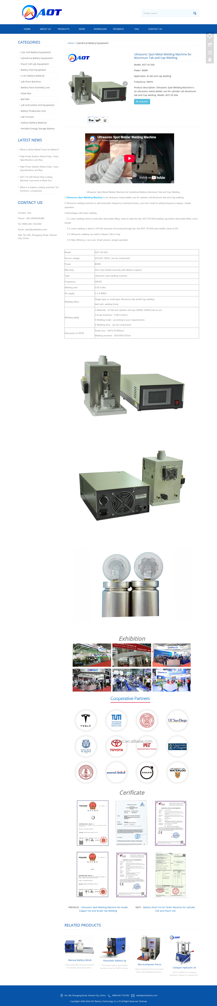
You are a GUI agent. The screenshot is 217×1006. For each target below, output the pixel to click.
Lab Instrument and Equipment (37, 105)
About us (45, 28)
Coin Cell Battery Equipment (36, 52)
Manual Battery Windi (80, 960)
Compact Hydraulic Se (184, 967)
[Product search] (195, 13)
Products (63, 28)
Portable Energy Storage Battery (38, 128)
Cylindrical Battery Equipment (37, 58)
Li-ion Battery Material (32, 75)
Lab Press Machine (31, 81)
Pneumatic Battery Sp (114, 960)
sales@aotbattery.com (146, 995)
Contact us (155, 28)
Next (125, 83)
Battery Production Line (33, 110)
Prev (71, 83)
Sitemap (143, 1001)
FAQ (137, 28)
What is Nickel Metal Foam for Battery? (39, 149)
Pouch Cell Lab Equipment (35, 63)
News (82, 28)
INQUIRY (143, 101)
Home (27, 28)
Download (100, 28)
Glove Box (26, 93)
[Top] (210, 61)
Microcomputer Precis (149, 964)
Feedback (118, 28)
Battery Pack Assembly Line (35, 87)
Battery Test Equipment (33, 69)
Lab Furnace (27, 116)
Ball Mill (25, 99)
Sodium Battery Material (34, 122)
